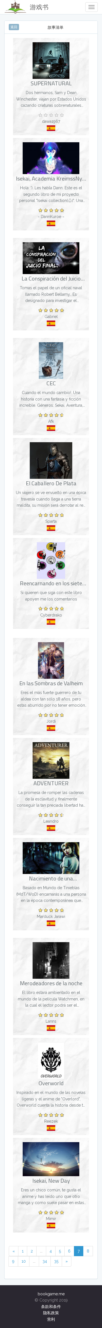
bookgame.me (51, 1294)
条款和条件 (51, 1306)
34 (44, 1261)
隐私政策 (51, 1313)
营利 (51, 1319)
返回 (13, 27)
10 (24, 1261)
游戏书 (39, 7)
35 (56, 1261)
